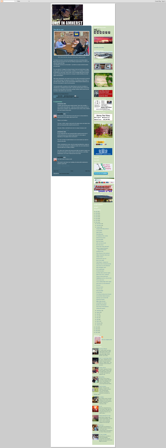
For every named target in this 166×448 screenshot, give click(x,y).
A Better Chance (99, 256)
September (99, 310)
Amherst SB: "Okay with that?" (102, 246)
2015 (96, 215)
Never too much (99, 287)
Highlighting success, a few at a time (104, 278)
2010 (96, 327)
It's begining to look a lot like (102, 235)
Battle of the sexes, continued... (102, 274)
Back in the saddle (100, 260)
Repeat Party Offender (102, 348)
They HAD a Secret (102, 367)
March (98, 321)
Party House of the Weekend (102, 306)
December (99, 223)
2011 (96, 222)
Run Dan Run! (100, 425)
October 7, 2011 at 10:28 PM (63, 155)
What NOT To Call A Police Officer (105, 358)
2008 (96, 330)
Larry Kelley (60, 114)
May (98, 317)
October (98, 227)
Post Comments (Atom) (64, 173)
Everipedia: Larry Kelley (99, 47)
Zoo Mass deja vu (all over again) (103, 272)
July (98, 314)
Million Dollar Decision (100, 301)
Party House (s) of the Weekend (103, 265)
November (99, 225)
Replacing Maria (101, 377)
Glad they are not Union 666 (102, 297)
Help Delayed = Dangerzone (102, 262)
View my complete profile (107, 339)
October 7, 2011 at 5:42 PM (63, 112)
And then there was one (101, 258)
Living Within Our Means (101, 303)
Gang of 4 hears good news (102, 276)
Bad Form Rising (99, 241)
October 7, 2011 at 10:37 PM (63, 165)
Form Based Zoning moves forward (103, 294)
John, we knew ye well (101, 243)
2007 (96, 332)
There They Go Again (102, 434)
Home (72, 170)
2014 (96, 216)
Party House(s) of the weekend (102, 253)
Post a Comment (57, 168)
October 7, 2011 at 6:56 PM (63, 130)
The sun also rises (100, 279)
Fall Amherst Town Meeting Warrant (61, 93)
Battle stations (99, 232)
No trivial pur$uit (99, 239)
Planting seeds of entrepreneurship (103, 263)
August (98, 312)
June (98, 315)
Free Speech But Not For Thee (104, 415)
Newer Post (56, 170)
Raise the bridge (99, 290)
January (98, 324)
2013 (96, 218)
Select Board (76, 97)
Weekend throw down (100, 237)
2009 (96, 328)
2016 (96, 213)
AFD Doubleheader (100, 269)
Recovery (98, 285)
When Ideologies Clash (101, 267)
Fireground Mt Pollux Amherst (102, 228)
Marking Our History (102, 386)
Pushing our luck (99, 251)
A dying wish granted (100, 308)
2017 (96, 211)
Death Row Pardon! (100, 299)
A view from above (100, 270)
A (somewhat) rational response (103, 295)
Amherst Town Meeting (61, 97)
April (98, 319)
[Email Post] (75, 95)
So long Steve (99, 292)
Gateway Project (69, 97)
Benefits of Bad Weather (101, 304)
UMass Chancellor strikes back (103, 255)
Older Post (87, 170)
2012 (96, 220)
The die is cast (99, 288)
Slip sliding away (99, 234)
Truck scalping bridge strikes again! (103, 281)
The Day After (99, 230)
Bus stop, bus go (99, 244)
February (99, 323)
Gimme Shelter (101, 397)
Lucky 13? (100, 406)
